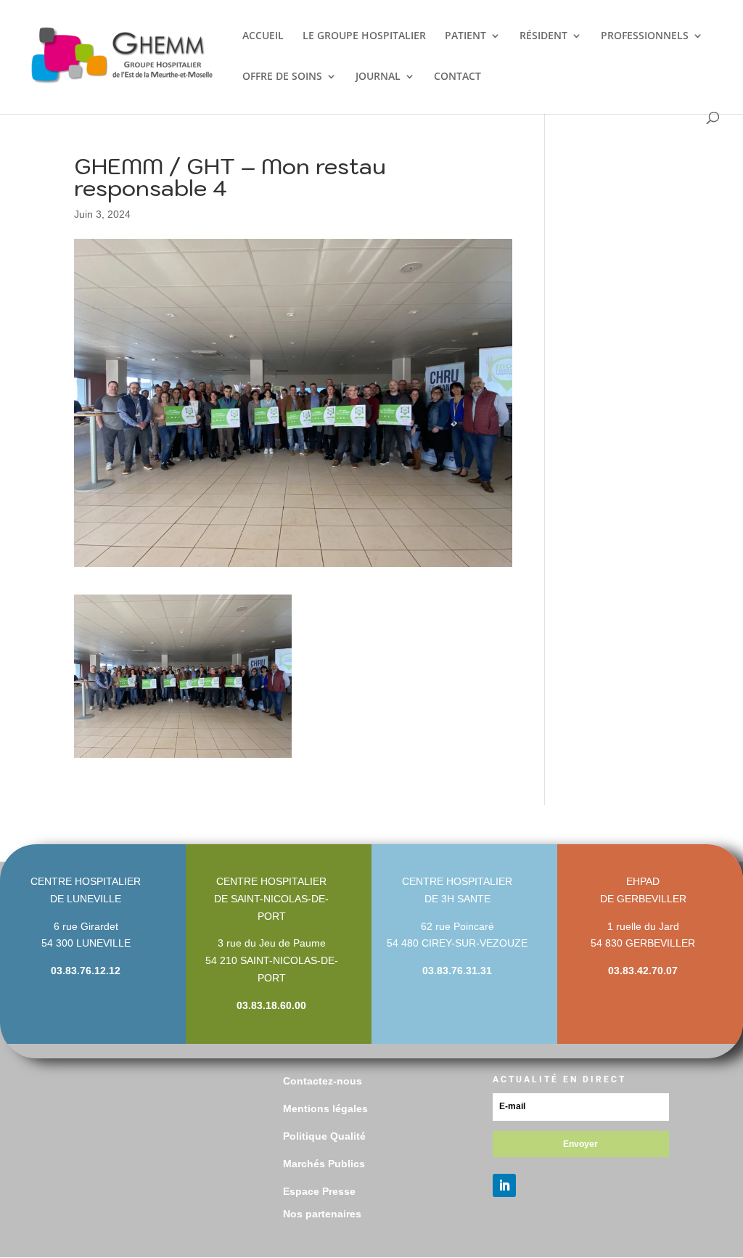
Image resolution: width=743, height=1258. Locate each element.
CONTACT (457, 77)
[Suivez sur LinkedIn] (504, 1185)
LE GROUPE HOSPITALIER (364, 36)
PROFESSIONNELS (645, 36)
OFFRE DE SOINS (282, 77)
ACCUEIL (263, 36)
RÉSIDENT (543, 36)
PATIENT (465, 36)
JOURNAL (378, 77)
